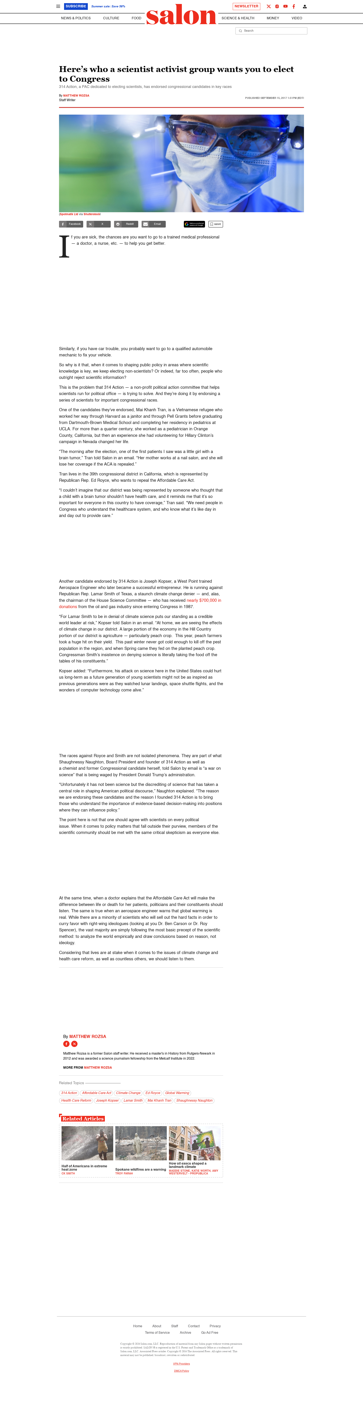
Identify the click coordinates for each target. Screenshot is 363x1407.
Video (297, 18)
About (156, 1326)
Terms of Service (157, 1333)
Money (273, 18)
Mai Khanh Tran (159, 1100)
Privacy (215, 1326)
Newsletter (246, 6)
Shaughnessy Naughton (194, 1100)
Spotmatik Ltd (69, 214)
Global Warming (177, 1093)
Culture (111, 18)
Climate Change (128, 1093)
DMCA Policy (181, 1371)
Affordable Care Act (96, 1093)
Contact (194, 1326)
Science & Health (238, 18)
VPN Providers (181, 1364)
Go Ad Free (209, 1333)
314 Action (69, 1093)
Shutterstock (92, 214)
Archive (185, 1333)
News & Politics (76, 18)
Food (136, 18)
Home (137, 1326)
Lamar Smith (133, 1100)
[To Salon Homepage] (181, 14)
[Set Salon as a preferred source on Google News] (194, 224)
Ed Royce (152, 1093)
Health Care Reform (76, 1100)
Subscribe (76, 6)
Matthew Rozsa (76, 95)
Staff (174, 1326)
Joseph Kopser (107, 1100)
